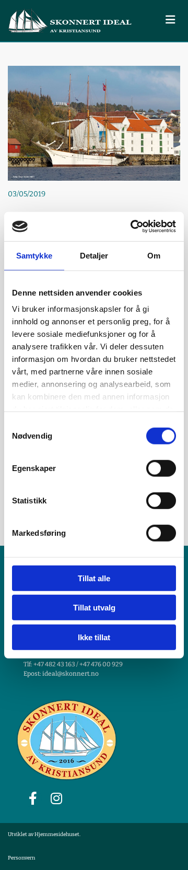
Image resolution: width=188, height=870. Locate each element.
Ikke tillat (94, 636)
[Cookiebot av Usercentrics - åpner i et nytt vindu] (132, 226)
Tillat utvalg (94, 607)
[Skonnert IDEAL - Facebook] (33, 798)
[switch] (161, 468)
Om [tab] (153, 255)
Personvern (21, 858)
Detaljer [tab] (94, 255)
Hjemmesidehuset (56, 834)
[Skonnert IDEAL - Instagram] (56, 798)
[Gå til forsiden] (70, 20)
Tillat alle (94, 577)
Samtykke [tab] (34, 255)
